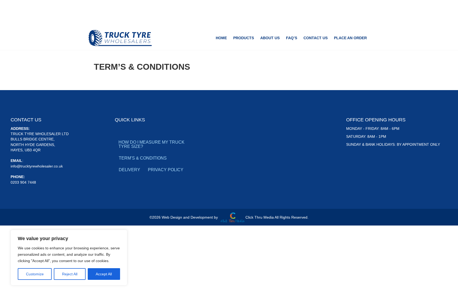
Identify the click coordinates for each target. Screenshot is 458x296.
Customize (35, 274)
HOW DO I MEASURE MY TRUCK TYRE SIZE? (151, 144)
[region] (69, 257)
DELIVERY (129, 169)
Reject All (69, 274)
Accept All (104, 274)
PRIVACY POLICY (165, 169)
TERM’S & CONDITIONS (143, 158)
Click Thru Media (259, 217)
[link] (221, 38)
